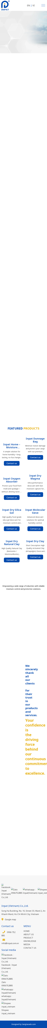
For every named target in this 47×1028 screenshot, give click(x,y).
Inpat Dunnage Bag (35, 440)
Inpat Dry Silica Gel (11, 511)
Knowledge (30, 941)
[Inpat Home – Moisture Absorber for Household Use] (12, 436)
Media (27, 944)
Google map (10, 919)
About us (29, 934)
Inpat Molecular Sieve (35, 511)
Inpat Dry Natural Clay (11, 543)
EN (28, 5)
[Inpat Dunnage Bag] (35, 433)
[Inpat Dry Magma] (35, 470)
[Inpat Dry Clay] (35, 536)
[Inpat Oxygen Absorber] (12, 472)
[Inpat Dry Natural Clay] (12, 536)
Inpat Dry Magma (35, 477)
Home (27, 931)
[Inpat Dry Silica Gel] (12, 505)
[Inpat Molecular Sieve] (35, 505)
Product (28, 937)
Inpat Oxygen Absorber (11, 480)
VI (33, 5)
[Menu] (43, 5)
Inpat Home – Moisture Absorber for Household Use (11, 446)
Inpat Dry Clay (35, 541)
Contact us (12, 463)
